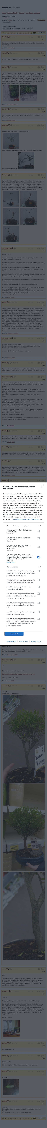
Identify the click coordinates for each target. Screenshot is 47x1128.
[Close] (43, 487)
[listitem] (23, 526)
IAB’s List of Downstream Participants (26, 519)
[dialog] (23, 564)
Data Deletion (11, 641)
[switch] (38, 531)
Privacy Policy (36, 641)
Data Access (23, 641)
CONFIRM (14, 633)
